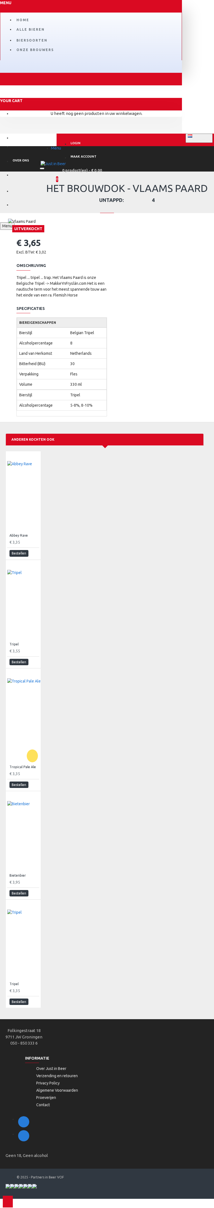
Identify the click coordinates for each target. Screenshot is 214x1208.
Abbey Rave (18, 535)
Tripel (14, 644)
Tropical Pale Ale (22, 767)
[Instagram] (23, 1135)
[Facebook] (23, 1121)
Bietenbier (17, 875)
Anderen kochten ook (32, 439)
